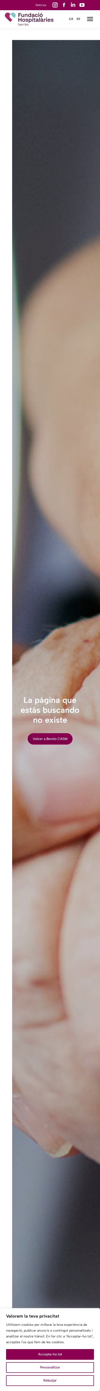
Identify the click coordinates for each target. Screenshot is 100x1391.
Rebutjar (50, 1380)
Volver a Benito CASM (50, 739)
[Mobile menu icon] (90, 19)
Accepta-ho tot (50, 1354)
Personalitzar (50, 1367)
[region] (50, 1349)
